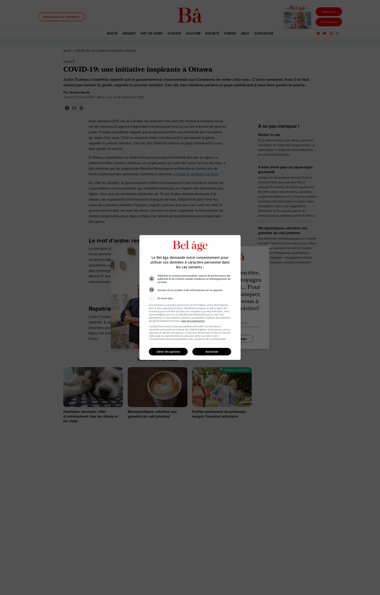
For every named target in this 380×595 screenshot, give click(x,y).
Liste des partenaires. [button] (193, 321)
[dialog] (190, 297)
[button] (190, 298)
